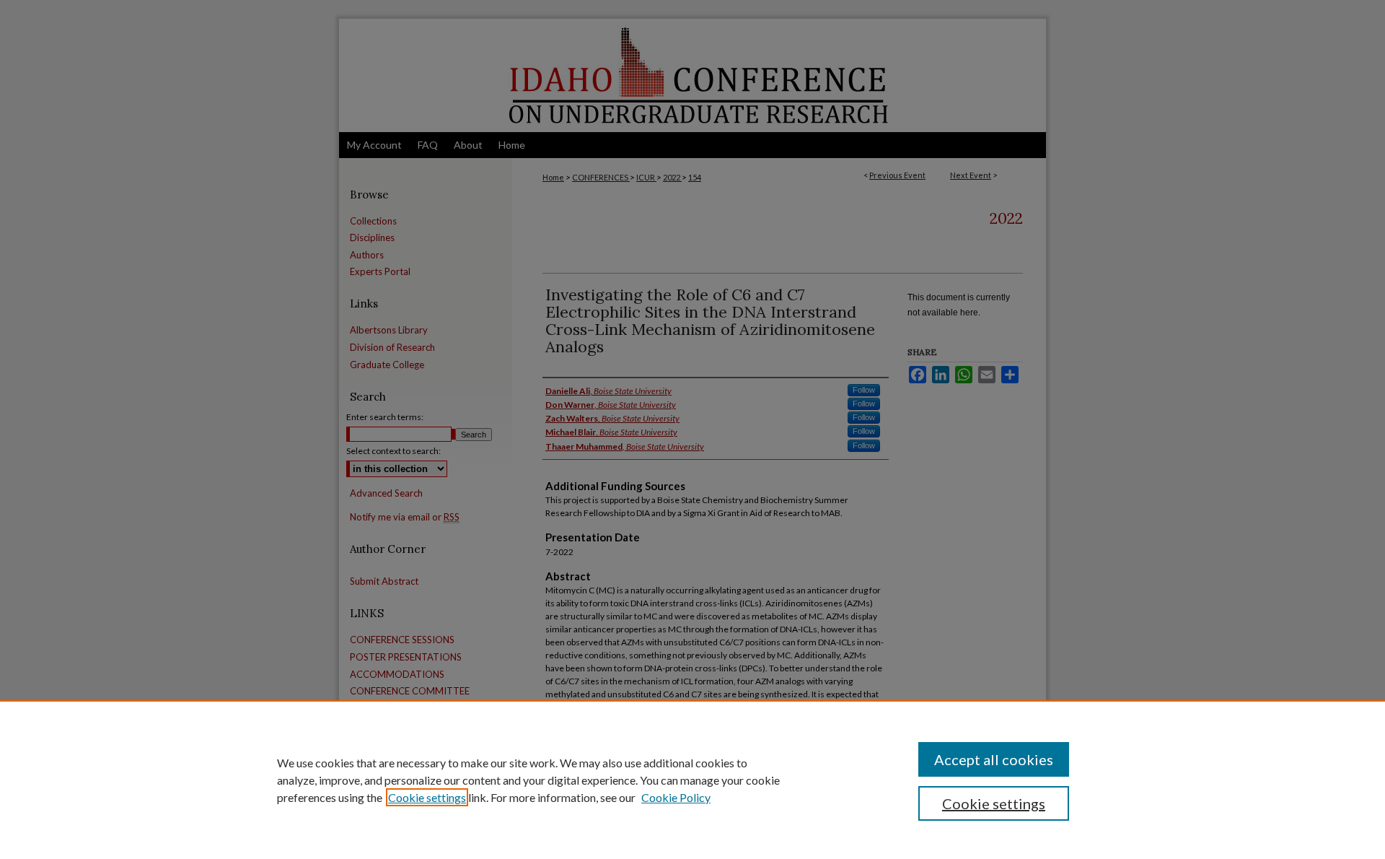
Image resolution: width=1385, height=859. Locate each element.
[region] (692, 779)
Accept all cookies (993, 759)
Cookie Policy (676, 797)
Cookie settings (427, 797)
